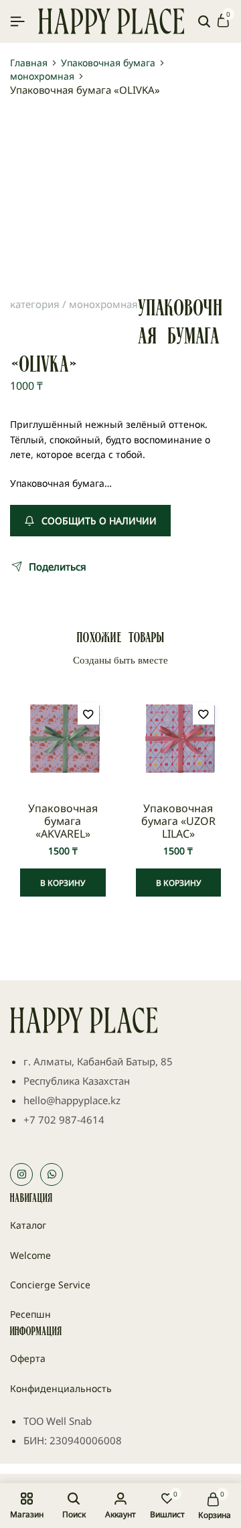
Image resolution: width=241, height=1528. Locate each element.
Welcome (30, 1255)
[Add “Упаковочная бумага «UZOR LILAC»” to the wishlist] (203, 713)
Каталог (28, 1225)
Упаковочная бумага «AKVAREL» (63, 821)
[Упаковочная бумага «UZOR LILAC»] (179, 739)
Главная (29, 63)
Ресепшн (30, 1314)
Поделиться (57, 566)
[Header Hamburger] (17, 21)
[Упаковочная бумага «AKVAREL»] (63, 739)
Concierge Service (50, 1284)
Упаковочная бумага (108, 63)
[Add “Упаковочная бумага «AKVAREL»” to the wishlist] (88, 713)
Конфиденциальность (61, 1388)
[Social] (21, 1174)
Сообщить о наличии (99, 520)
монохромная (42, 76)
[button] (63, 882)
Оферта (28, 1358)
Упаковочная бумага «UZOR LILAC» (178, 821)
